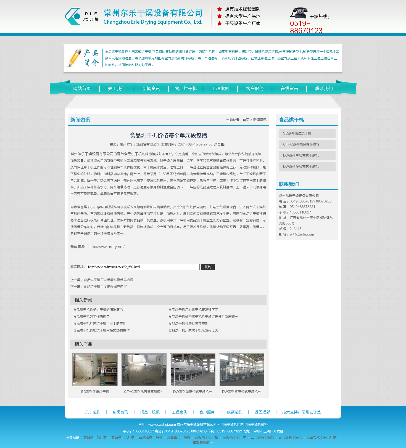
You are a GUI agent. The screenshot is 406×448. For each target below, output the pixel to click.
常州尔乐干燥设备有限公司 (140, 144)
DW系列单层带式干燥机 (301, 155)
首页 (246, 120)
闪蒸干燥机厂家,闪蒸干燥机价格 (244, 424)
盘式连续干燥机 (150, 437)
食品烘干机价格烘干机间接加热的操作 (101, 330)
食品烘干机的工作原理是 (91, 317)
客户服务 (255, 88)
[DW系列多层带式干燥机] (241, 385)
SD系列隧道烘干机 (95, 392)
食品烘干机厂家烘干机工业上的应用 (99, 323)
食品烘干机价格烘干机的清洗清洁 (98, 310)
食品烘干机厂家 (95, 437)
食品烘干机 (186, 88)
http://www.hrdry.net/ (106, 247)
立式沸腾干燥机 (262, 437)
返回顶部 (262, 412)
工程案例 (220, 88)
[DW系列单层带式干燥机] (192, 385)
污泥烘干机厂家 (234, 437)
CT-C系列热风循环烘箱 (301, 144)
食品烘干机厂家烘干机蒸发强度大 (193, 330)
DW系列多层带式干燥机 (301, 166)
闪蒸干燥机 (150, 412)
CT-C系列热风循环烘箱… (144, 392)
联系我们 (324, 88)
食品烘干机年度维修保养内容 (105, 286)
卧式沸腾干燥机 (290, 437)
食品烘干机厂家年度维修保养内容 (108, 280)
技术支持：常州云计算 (301, 412)
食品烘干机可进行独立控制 (188, 323)
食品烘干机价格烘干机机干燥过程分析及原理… (203, 317)
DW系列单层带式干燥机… (192, 392)
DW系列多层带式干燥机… (241, 392)
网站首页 (82, 88)
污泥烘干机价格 (206, 437)
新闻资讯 (151, 88)
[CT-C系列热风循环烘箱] (144, 385)
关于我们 (117, 88)
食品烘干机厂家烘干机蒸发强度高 (193, 310)
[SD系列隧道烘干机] (95, 385)
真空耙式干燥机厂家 (321, 437)
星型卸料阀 (201, 443)
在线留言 (289, 88)
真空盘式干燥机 (178, 437)
